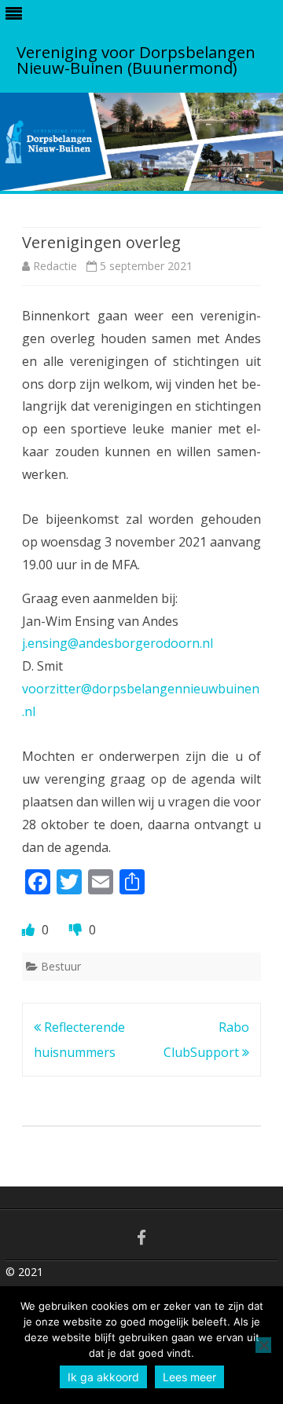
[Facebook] (141, 1238)
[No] (263, 1345)
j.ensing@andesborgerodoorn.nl (117, 643)
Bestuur (61, 966)
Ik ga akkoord (103, 1377)
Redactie (55, 265)
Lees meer (189, 1377)
